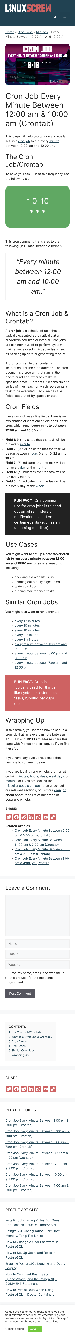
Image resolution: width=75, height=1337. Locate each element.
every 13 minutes (27, 621)
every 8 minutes (26, 639)
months (10, 781)
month (40, 467)
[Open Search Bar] (55, 17)
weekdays (56, 776)
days (43, 776)
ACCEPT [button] (35, 1328)
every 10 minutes (27, 625)
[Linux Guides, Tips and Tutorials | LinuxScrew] (28, 7)
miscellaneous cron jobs (23, 785)
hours (34, 453)
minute (54, 141)
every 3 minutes (26, 635)
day (22, 467)
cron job (24, 141)
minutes (22, 776)
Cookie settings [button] (15, 1328)
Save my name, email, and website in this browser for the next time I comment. (36, 977)
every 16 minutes (27, 630)
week (40, 486)
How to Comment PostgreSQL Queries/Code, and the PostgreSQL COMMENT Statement (31, 1279)
